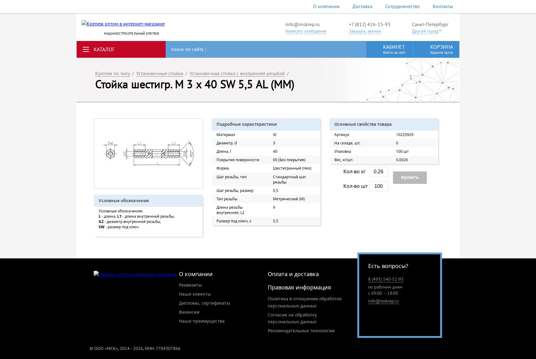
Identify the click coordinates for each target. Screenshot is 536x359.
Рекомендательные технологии (301, 331)
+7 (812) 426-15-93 (370, 24)
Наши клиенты (195, 294)
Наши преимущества (202, 321)
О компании (326, 6)
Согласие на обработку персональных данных (292, 318)
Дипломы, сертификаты (204, 303)
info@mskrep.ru (302, 24)
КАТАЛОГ (104, 49)
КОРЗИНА (441, 49)
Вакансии (189, 312)
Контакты (443, 6)
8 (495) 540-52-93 (386, 279)
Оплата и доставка (293, 274)
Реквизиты (190, 285)
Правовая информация (299, 287)
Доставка (362, 6)
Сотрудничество (402, 6)
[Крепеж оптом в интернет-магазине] (135, 274)
